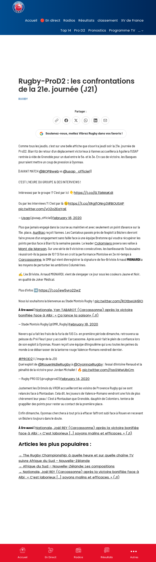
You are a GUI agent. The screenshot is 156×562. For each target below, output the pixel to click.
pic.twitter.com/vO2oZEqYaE (42, 208)
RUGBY (23, 99)
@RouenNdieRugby (54, 364)
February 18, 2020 (67, 217)
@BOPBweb (49, 171)
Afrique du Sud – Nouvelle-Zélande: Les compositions (66, 466)
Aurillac (39, 232)
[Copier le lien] (57, 120)
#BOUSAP (116, 203)
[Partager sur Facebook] (66, 120)
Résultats (107, 557)
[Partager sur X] (76, 120)
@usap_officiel (76, 171)
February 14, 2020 (75, 378)
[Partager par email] (105, 120)
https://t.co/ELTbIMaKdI (93, 192)
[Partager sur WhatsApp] (86, 120)
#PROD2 (25, 358)
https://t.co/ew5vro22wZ (60, 290)
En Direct (50, 557)
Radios (78, 557)
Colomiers (103, 243)
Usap (25, 217)
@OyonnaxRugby (88, 364)
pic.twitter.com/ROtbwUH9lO (119, 301)
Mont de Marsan (32, 248)
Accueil (22, 557)
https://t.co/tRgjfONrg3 (88, 203)
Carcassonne (29, 259)
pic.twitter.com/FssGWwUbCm (108, 369)
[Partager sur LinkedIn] (95, 120)
